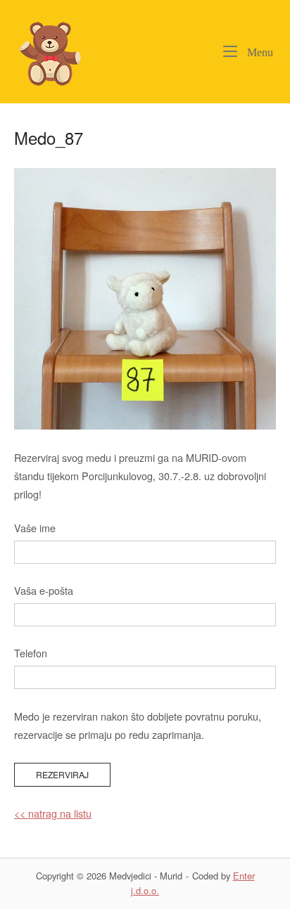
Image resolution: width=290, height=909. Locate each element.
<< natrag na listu (53, 813)
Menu (258, 52)
